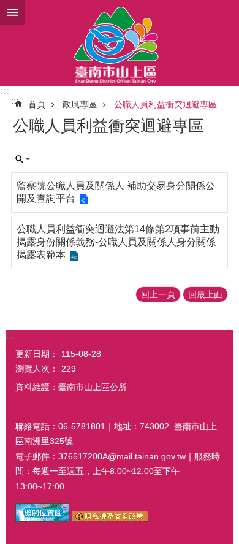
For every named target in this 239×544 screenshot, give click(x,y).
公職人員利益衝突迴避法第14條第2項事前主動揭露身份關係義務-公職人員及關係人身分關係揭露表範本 (118, 242)
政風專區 (80, 104)
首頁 (36, 104)
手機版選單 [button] (12, 12)
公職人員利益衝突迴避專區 (165, 104)
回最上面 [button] (205, 294)
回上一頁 (158, 294)
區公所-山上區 (119, 43)
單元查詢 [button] (22, 159)
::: (4, 91)
